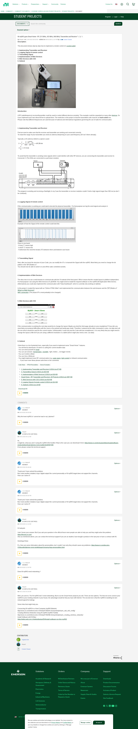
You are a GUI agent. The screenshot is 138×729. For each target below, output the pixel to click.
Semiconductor (41, 705)
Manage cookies (85, 722)
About (83, 682)
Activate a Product (109, 690)
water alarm (57, 358)
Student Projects (68, 11)
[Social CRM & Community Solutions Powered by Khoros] (117, 657)
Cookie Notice (67, 722)
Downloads (107, 679)
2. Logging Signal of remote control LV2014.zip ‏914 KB (39, 382)
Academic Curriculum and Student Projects (45, 11)
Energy (38, 693)
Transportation (41, 709)
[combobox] (71, 24)
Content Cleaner (67, 39)
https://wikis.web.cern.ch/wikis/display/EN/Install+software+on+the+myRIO (42, 619)
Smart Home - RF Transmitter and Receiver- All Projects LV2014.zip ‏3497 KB (46, 377)
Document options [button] (22, 30)
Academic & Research (43, 679)
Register (108, 17)
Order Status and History (66, 682)
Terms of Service (63, 690)
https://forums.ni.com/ (25, 534)
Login (116, 17)
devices (114, 115)
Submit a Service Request (112, 694)
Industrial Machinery (43, 697)
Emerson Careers (87, 686)
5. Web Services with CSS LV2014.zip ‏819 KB (36, 379)
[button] (20, 393)
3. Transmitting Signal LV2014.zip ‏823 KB (35, 372)
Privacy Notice (55, 722)
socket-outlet (71, 46)
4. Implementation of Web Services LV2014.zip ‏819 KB (39, 374)
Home (2, 11)
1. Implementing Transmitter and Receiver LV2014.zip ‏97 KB (41, 369)
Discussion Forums (109, 686)
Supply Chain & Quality (89, 694)
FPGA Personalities (32, 364)
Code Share (22, 364)
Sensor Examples (45, 364)
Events (83, 698)
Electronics (39, 689)
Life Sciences (40, 701)
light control (65, 358)
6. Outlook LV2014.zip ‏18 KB (30, 385)
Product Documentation (111, 682)
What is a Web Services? (26, 290)
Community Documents (22, 11)
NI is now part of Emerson (89, 679)
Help (122, 17)
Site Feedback (108, 698)
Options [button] (116, 408)
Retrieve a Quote (64, 686)
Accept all (99, 722)
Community (9, 11)
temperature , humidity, (41, 352)
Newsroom (84, 690)
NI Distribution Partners (66, 679)
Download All (22, 389)
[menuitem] (16, 5)
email (37, 349)
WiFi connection (23, 292)
